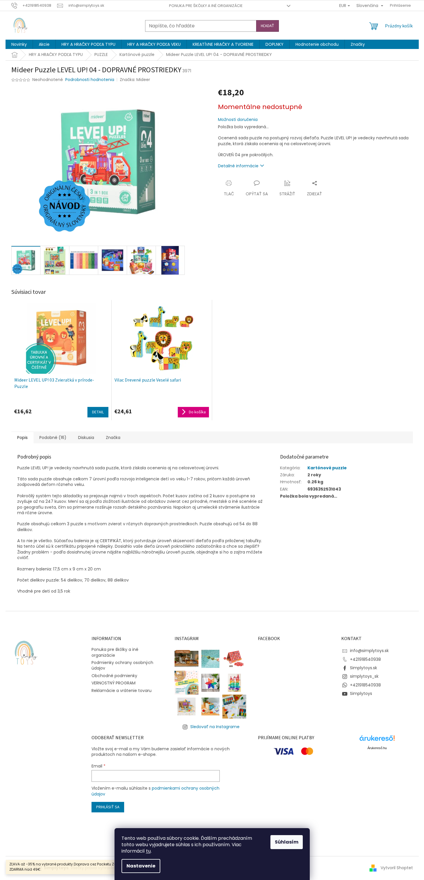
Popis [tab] (22, 437)
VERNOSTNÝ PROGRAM (114, 683)
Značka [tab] (113, 437)
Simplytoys (361, 693)
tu (148, 851)
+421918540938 (365, 659)
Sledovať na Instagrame (215, 727)
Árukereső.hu (377, 748)
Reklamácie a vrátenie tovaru (122, 690)
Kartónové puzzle (327, 468)
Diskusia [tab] (86, 437)
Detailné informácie (238, 166)
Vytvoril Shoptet (397, 868)
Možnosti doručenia (238, 119)
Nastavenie (140, 866)
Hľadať (267, 26)
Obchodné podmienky (114, 676)
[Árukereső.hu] (377, 740)
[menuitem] (19, 44)
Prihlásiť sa (107, 807)
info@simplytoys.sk (369, 651)
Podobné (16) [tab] (52, 437)
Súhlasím (286, 842)
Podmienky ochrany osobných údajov (122, 665)
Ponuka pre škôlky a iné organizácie (206, 5)
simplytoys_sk (364, 676)
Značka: (135, 79)
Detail (98, 412)
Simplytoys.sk (363, 668)
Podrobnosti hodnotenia (89, 79)
